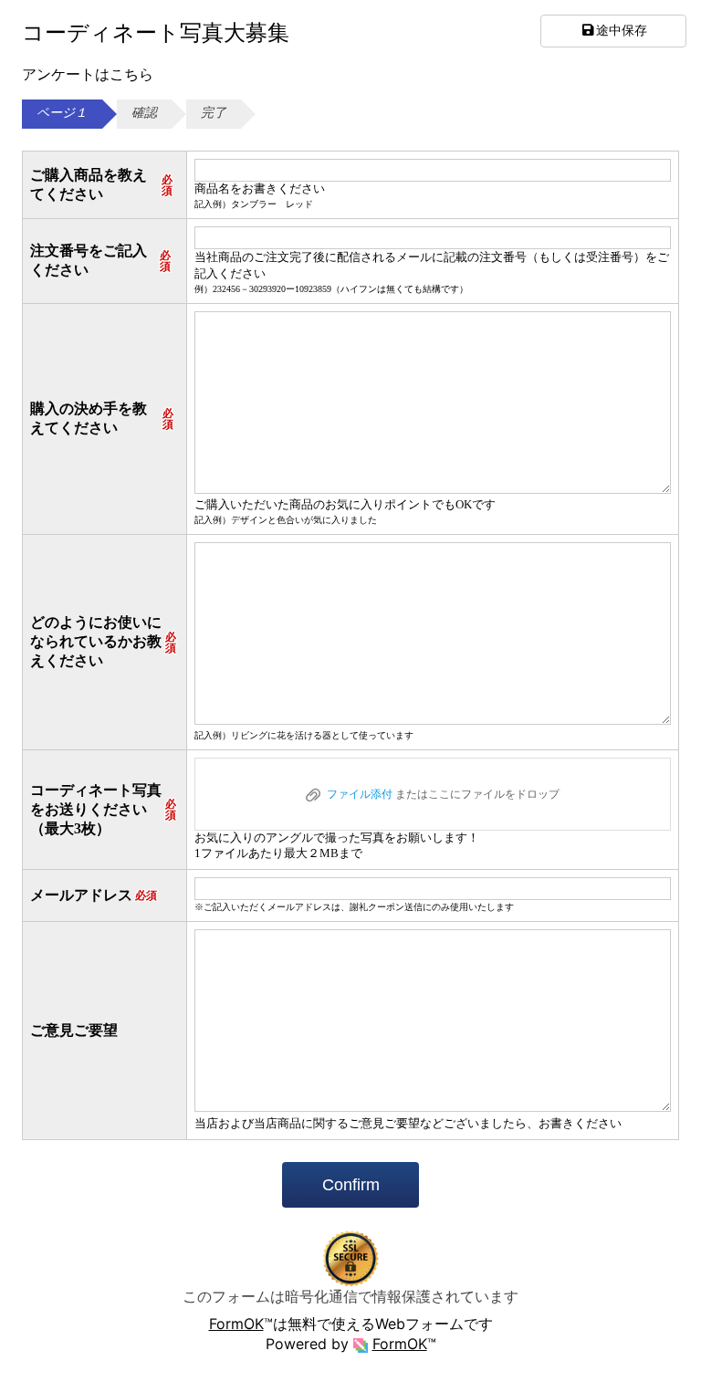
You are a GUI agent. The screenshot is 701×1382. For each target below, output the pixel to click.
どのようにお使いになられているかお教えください (103, 641)
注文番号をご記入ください (100, 260)
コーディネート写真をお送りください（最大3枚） (103, 809)
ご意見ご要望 (74, 1030)
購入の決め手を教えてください (101, 418)
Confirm (351, 1185)
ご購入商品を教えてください (101, 184)
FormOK (236, 1323)
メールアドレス (93, 895)
